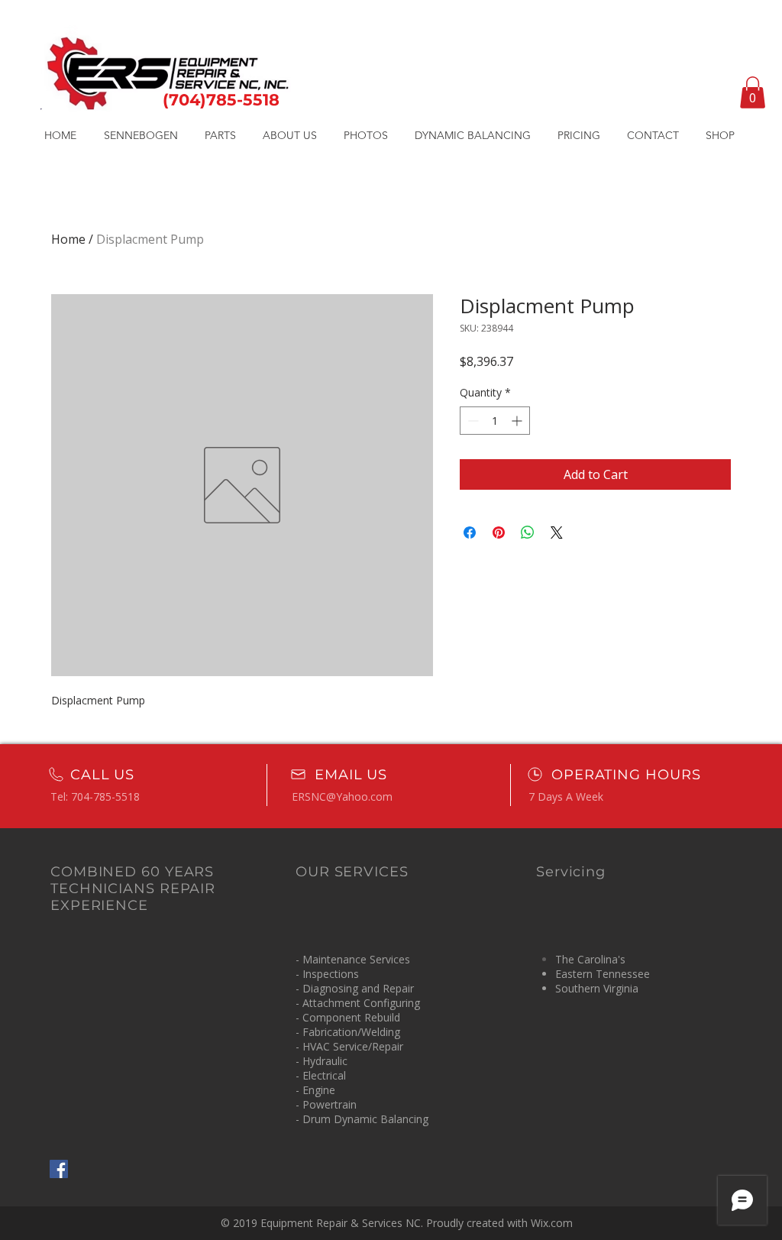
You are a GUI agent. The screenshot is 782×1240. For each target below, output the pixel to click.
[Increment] (518, 420)
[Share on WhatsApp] (528, 532)
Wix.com (552, 1223)
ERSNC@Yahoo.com (342, 796)
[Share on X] (557, 532)
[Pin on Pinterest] (499, 532)
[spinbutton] (495, 420)
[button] (752, 92)
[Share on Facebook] (469, 532)
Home (68, 239)
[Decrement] (471, 420)
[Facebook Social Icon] (59, 1169)
